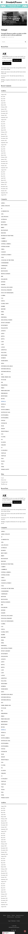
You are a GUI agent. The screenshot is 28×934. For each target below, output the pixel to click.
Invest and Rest (5, 322)
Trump (3, 428)
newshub (5, 24)
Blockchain (4, 230)
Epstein (3, 282)
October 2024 (4, 140)
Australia (4, 219)
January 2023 (3, 184)
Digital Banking (5, 273)
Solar (3, 407)
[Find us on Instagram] (15, 930)
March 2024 (3, 155)
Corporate (4, 265)
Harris (3, 306)
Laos (2, 341)
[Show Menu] (1, 2)
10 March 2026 (10, 24)
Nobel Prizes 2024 (6, 377)
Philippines (4, 385)
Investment (4, 325)
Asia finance (4, 216)
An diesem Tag (5, 211)
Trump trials (5, 431)
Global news (5, 303)
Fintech (13, 915)
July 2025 (3, 121)
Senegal (5, 14)
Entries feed (3, 480)
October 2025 (4, 115)
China (2, 249)
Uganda (3, 436)
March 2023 (3, 180)
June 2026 (3, 98)
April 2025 (3, 128)
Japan (2, 333)
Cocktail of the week (7, 260)
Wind (2, 466)
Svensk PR (4, 423)
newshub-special (6, 371)
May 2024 (3, 151)
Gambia (3, 295)
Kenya (3, 336)
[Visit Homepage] (14, 2)
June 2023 (3, 174)
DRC (2, 276)
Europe (3, 284)
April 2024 (3, 153)
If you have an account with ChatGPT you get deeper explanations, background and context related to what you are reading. (13, 58)
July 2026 (3, 96)
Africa (3, 203)
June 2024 (3, 149)
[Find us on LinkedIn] (13, 930)
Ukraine (3, 445)
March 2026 (3, 105)
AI (1, 208)
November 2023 (4, 163)
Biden (2, 227)
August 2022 (3, 194)
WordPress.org (4, 484)
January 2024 (3, 159)
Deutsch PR (4, 271)
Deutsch (3, 268)
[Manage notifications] (25, 931)
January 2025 (3, 134)
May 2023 (3, 176)
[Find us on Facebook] (11, 930)
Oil (2, 382)
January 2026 (3, 109)
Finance (8, 915)
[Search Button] (26, 2)
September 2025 (4, 117)
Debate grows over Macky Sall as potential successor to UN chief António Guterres (11, 19)
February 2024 (4, 157)
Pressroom (4, 393)
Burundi (3, 233)
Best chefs (4, 224)
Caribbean (4, 241)
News (2, 363)
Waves (3, 461)
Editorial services (10, 917)
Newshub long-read (7, 366)
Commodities (5, 263)
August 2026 (3, 94)
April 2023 (3, 178)
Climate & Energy (6, 254)
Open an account (6, 63)
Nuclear (3, 379)
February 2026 (4, 107)
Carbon (3, 238)
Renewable (4, 396)
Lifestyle (4, 350)
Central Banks (5, 246)
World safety (5, 469)
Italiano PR (4, 328)
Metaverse (4, 355)
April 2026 (3, 103)
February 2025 (4, 132)
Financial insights (6, 290)
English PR (4, 279)
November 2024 (4, 138)
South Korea (4, 415)
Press (2, 388)
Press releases (5, 390)
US (1, 447)
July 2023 (3, 172)
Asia (2, 214)
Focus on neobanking (7, 292)
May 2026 (3, 100)
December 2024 (4, 136)
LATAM (3, 347)
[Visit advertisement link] (14, 6)
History (3, 309)
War (2, 458)
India (2, 311)
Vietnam (3, 453)
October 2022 (4, 190)
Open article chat (17, 60)
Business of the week (7, 235)
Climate (3, 252)
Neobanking (4, 360)
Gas (2, 298)
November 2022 (4, 188)
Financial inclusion (7, 287)
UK (2, 439)
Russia (3, 398)
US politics (4, 450)
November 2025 (4, 113)
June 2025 (3, 123)
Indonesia (4, 317)
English (6, 932)
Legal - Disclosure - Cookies (14, 921)
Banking (3, 222)
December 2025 (4, 111)
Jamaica (3, 330)
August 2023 (3, 169)
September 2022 (4, 192)
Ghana (3, 301)
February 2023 (4, 182)
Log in (2, 477)
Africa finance (5, 205)
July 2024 (3, 146)
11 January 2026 (10, 37)
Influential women (6, 320)
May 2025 (3, 125)
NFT (2, 374)
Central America (6, 244)
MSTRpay (3, 358)
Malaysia (3, 352)
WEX (2, 464)
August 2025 (3, 119)
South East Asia (5, 412)
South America (5, 409)
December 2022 (4, 186)
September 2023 (4, 167)
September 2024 (4, 142)
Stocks (3, 420)
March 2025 (3, 130)
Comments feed (4, 482)
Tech (2, 426)
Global (4, 915)
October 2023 (4, 165)
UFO (2, 434)
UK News (3, 442)
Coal (2, 257)
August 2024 (3, 144)
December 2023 (4, 161)
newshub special (6, 369)
